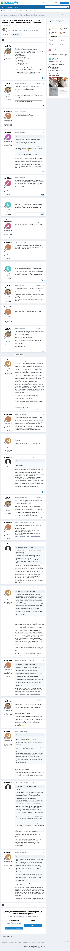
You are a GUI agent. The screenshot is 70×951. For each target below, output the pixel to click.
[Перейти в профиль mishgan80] (8, 364)
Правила (22, 10)
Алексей (8, 132)
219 (8, 190)
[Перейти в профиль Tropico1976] (8, 116)
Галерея (9, 10)
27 (8, 370)
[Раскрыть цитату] (16, 136)
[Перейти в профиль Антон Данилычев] (8, 183)
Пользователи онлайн (31, 10)
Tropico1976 (8, 111)
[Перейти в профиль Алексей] (8, 137)
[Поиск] (67, 7)
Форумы (3, 10)
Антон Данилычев (8, 177)
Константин (8, 200)
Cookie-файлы (43, 946)
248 (9, 211)
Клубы (16, 7)
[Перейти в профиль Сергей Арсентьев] (3, 29)
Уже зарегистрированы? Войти (51, 2)
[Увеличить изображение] (19, 97)
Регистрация (65, 2)
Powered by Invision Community (35, 949)
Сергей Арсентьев (14, 28)
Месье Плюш (55, 28)
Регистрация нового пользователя (14, 928)
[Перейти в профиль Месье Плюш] (50, 29)
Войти (32, 925)
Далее (12, 39)
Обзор (3, 7)
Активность (10, 7)
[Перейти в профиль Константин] (8, 205)
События (16, 10)
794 (9, 122)
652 (9, 144)
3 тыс (8, 58)
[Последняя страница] (15, 40)
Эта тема (62, 7)
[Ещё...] (43, 45)
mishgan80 (7, 359)
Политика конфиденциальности (31, 946)
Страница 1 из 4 (21, 39)
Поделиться (7, 34)
